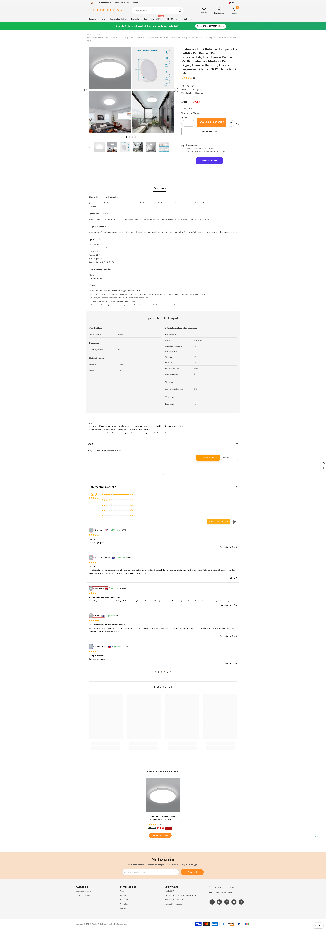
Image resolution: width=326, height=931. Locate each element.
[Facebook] (212, 902)
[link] (231, 123)
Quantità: (184, 118)
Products (96, 34)
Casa (89, 34)
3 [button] (132, 137)
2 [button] (129, 137)
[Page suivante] (170, 672)
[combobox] (154, 10)
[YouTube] (234, 902)
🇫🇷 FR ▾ (231, 3)
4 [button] (135, 137)
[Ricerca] (158, 10)
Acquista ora (209, 131)
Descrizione (159, 188)
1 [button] (126, 137)
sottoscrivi (192, 872)
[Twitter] (241, 902)
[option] (109, 90)
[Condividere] (236, 123)
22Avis (94, 502)
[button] (86, 90)
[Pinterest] (226, 902)
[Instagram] (219, 902)
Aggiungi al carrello (211, 122)
